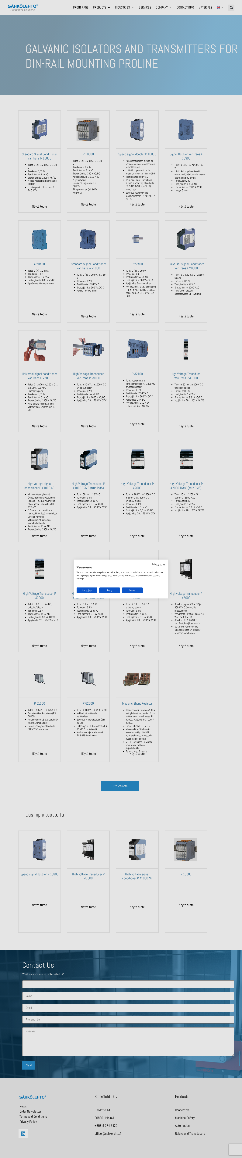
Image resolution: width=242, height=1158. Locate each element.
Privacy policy (158, 564)
